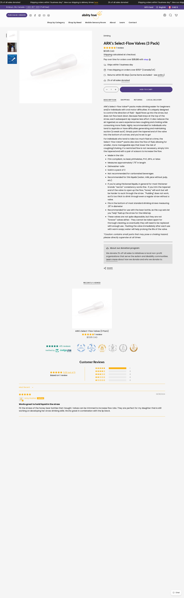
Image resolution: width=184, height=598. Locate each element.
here (96, 2)
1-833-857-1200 (33, 7)
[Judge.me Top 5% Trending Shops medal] (123, 348)
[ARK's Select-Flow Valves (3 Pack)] (92, 308)
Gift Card (148, 7)
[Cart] (176, 15)
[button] (55, 23)
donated (125, 80)
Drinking (107, 35)
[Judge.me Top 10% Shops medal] (134, 348)
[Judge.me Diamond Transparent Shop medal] (92, 348)
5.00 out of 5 (69, 372)
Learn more (112, 259)
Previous (19, 67)
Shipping (108, 54)
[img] (25, 394)
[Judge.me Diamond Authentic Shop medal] (81, 348)
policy (161, 75)
